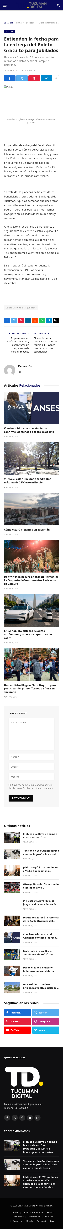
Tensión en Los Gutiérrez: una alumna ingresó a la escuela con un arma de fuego (41, 854)
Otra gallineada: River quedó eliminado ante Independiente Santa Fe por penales (41, 889)
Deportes (17, 1221)
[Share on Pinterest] (34, 78)
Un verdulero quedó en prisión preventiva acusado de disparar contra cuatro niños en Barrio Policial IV (40, 989)
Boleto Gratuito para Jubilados (21, 307)
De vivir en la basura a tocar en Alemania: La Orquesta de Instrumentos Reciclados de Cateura (31, 580)
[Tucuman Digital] (31, 5)
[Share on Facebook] (10, 78)
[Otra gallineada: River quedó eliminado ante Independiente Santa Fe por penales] (12, 887)
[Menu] (5, 5)
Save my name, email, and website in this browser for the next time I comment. (31, 786)
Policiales (48, 1216)
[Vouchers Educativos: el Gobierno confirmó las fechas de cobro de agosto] (31, 408)
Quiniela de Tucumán (33, 1212)
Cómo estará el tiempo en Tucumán (27, 529)
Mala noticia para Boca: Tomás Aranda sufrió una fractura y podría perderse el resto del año (41, 956)
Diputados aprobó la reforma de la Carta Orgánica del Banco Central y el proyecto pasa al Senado (41, 922)
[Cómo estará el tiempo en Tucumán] (31, 509)
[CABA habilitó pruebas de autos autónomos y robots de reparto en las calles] (31, 610)
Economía (19, 1216)
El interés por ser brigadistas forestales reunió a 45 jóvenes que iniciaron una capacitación (46, 345)
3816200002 (21, 1107)
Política (50, 1212)
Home (15, 1212)
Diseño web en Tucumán (40, 1205)
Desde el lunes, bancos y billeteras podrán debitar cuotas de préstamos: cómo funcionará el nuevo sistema (40, 972)
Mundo (29, 1221)
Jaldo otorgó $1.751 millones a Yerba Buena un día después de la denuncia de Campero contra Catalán (40, 872)
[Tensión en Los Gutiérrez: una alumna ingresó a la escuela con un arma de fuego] (12, 854)
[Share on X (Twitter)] (22, 78)
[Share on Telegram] (46, 78)
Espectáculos (34, 1216)
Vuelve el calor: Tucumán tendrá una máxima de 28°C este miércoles (27, 480)
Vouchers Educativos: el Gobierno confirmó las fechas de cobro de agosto (29, 430)
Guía (52, 1221)
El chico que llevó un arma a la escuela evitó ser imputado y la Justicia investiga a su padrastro (40, 839)
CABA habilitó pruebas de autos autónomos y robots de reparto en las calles (28, 634)
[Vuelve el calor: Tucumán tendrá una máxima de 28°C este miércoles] (31, 458)
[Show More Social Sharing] (56, 78)
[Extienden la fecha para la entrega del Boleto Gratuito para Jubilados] (31, 100)
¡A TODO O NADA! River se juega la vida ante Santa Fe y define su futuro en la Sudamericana (40, 906)
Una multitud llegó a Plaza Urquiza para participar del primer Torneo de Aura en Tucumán (30, 688)
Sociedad (9, 31)
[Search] (58, 5)
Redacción (25, 366)
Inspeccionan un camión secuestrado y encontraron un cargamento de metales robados (17, 345)
